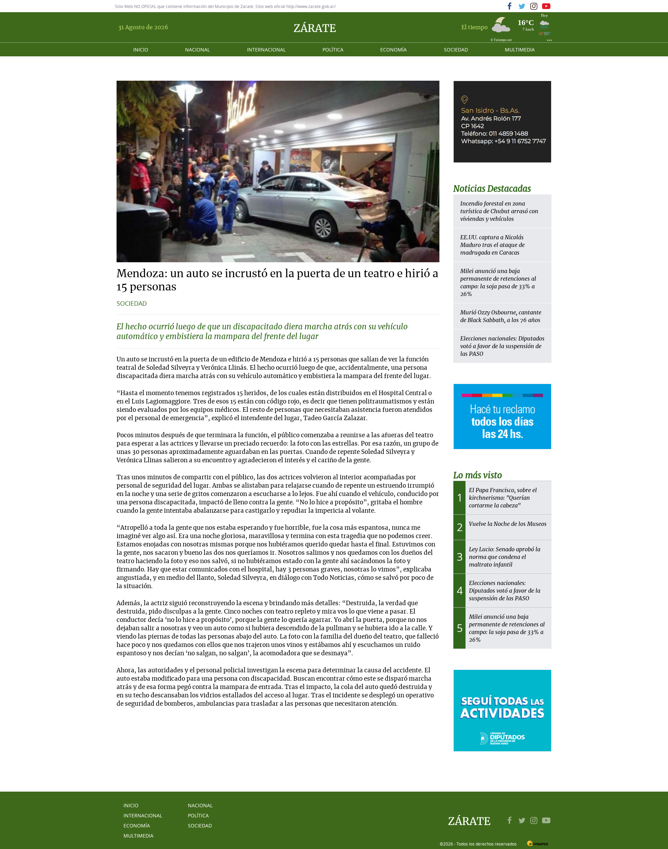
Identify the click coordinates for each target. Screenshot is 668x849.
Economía (393, 49)
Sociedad (456, 49)
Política (333, 49)
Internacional (266, 49)
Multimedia (520, 49)
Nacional (197, 49)
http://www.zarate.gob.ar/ (311, 6)
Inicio (140, 49)
